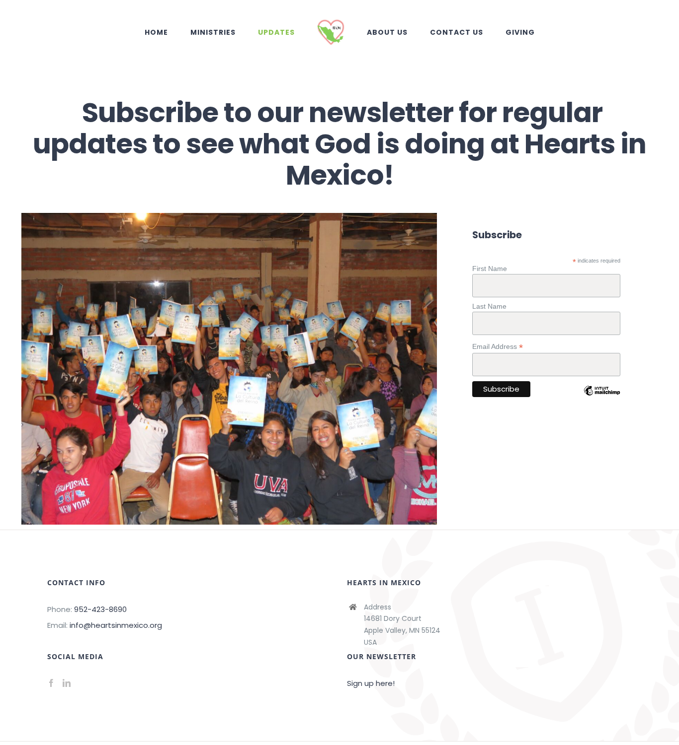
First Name (489, 268)
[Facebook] (51, 683)
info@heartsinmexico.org (116, 625)
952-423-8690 (100, 609)
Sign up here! (371, 683)
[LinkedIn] (67, 683)
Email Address (497, 346)
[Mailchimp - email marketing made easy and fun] (602, 398)
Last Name (489, 306)
